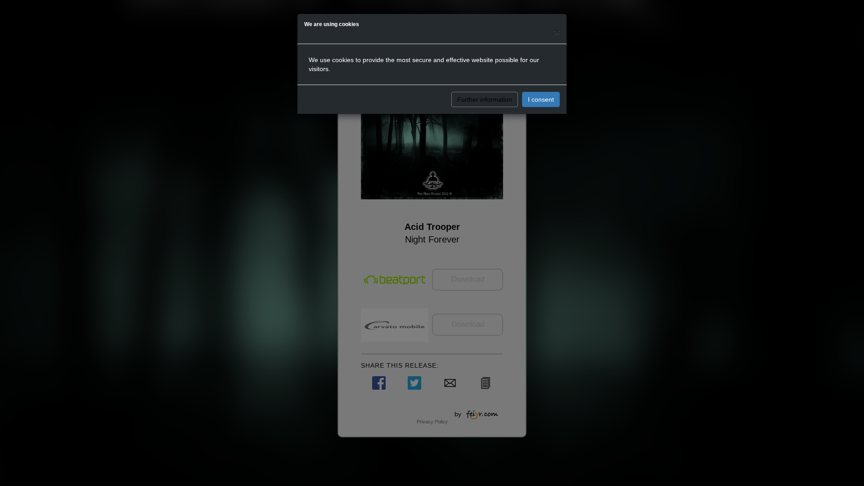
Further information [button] (484, 99)
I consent (541, 99)
